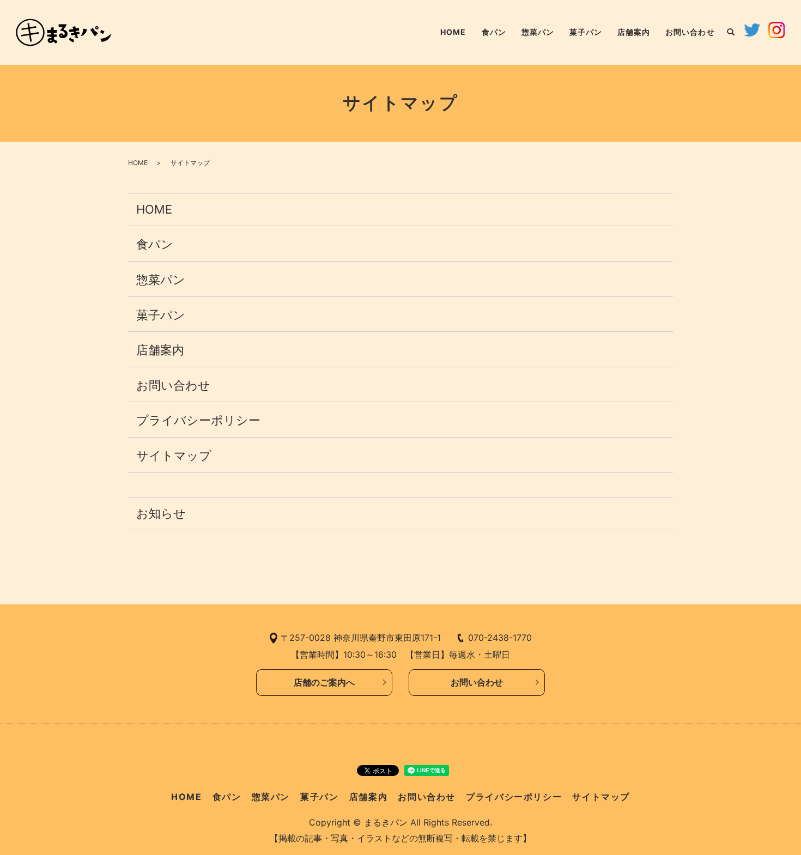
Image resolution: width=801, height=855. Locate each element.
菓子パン (585, 32)
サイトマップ (173, 455)
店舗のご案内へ (324, 682)
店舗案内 (633, 32)
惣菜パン (537, 32)
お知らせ (161, 513)
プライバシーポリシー (198, 420)
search (731, 33)
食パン (494, 32)
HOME (453, 32)
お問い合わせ (689, 32)
